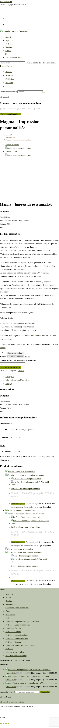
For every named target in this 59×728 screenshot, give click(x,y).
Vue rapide (39, 475)
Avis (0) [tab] (8, 384)
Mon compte (10, 615)
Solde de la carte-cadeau (14, 652)
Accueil (8, 72)
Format (3, 357)
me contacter (36, 336)
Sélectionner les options (10, 114)
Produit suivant (11, 152)
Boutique (9, 82)
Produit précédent (12, 145)
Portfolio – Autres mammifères (17, 625)
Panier (7, 618)
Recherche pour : (6, 692)
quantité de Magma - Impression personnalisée (18, 360)
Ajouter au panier (10, 367)
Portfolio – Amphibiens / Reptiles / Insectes (22, 621)
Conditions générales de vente (17, 608)
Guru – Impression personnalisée (24, 566)
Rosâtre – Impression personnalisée (25, 527)
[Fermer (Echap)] (8, 723)
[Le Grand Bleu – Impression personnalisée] (18, 148)
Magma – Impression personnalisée (18, 140)
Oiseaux (21, 371)
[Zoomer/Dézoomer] (1, 723)
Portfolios (9, 79)
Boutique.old (10, 604)
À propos (9, 75)
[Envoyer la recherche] (44, 92)
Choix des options (18, 504)
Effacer (27, 357)
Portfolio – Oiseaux (13, 642)
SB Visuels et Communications (12, 702)
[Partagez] (6, 723)
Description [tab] (9, 377)
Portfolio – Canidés (13, 628)
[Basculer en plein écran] (3, 723)
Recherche (45, 692)
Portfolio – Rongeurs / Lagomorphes (19, 645)
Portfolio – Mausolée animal (16, 635)
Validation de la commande (15, 656)
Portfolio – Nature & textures (16, 639)
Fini (3, 353)
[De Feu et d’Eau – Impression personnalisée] (18, 155)
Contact (8, 86)
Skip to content (6, 2)
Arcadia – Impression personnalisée (25, 489)
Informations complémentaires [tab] (17, 380)
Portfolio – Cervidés (13, 632)
